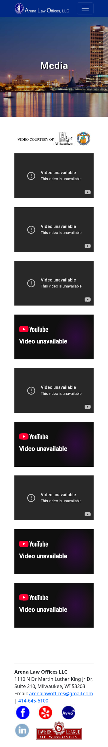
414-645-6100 (33, 700)
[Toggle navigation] (85, 8)
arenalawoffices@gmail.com (61, 693)
